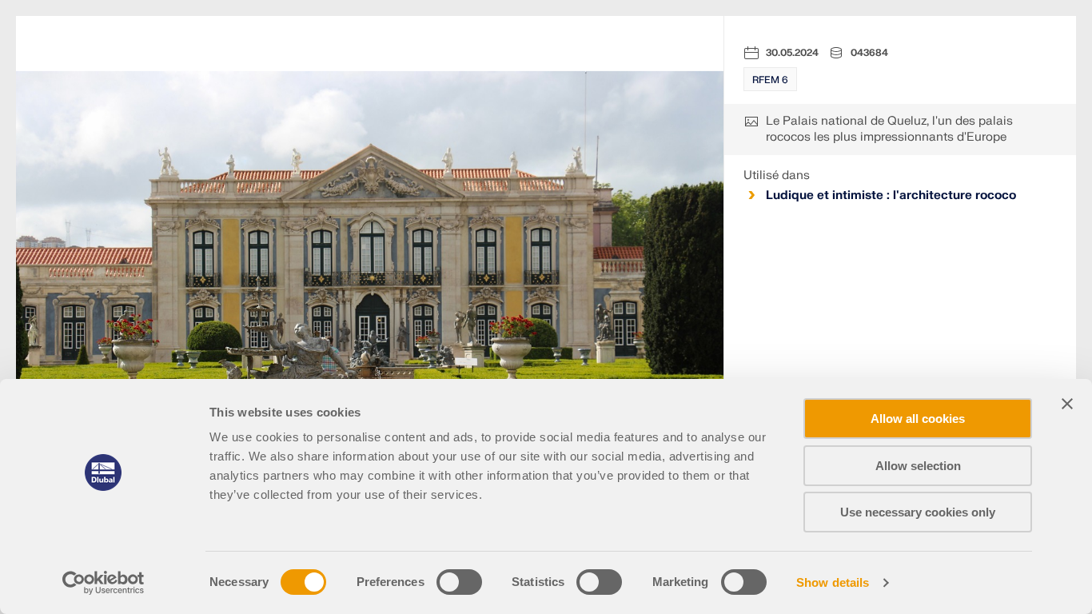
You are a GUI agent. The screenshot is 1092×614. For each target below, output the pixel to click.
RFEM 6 (770, 80)
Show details (832, 582)
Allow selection (918, 465)
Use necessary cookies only (917, 512)
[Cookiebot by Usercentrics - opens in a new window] (103, 583)
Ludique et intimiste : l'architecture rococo (891, 195)
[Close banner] (1067, 403)
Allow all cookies (918, 418)
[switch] (459, 582)
